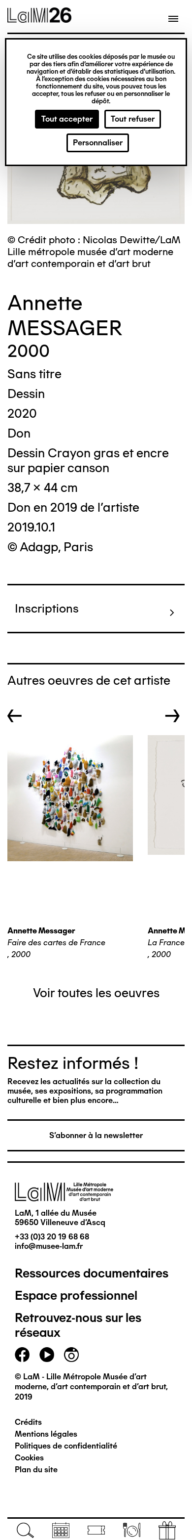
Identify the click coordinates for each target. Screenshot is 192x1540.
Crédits (28, 1422)
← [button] (14, 716)
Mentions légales (46, 1434)
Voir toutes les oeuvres (96, 992)
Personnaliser (98, 142)
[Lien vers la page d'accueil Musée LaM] (39, 19)
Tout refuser (133, 119)
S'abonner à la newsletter (96, 1135)
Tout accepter (67, 119)
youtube (46, 1354)
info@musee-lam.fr (49, 1246)
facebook (22, 1354)
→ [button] (172, 716)
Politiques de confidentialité (66, 1446)
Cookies (29, 1457)
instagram (71, 1354)
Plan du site (36, 1469)
